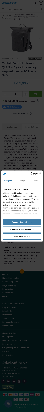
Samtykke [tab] (8, 181)
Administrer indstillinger (20, 229)
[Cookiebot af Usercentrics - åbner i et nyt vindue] (31, 173)
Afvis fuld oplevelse (22, 236)
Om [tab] (36, 181)
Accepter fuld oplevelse (22, 222)
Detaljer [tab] (22, 181)
